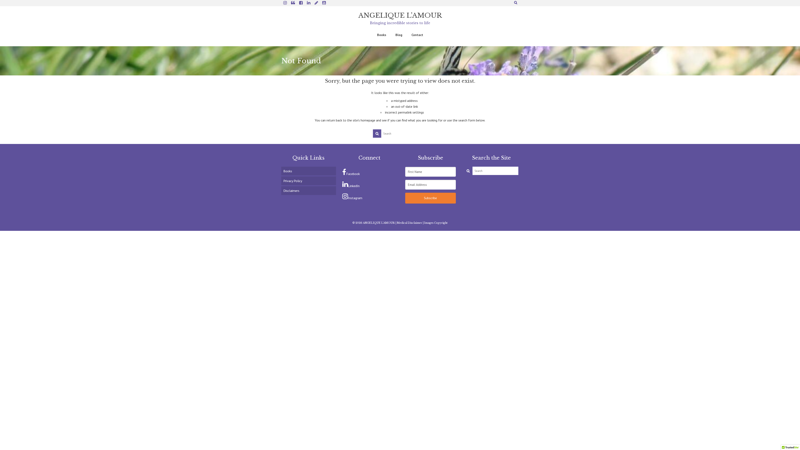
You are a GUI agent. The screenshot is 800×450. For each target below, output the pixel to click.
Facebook (353, 174)
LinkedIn (354, 186)
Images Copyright (436, 222)
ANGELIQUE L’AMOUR (400, 15)
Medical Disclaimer (409, 222)
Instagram (355, 198)
